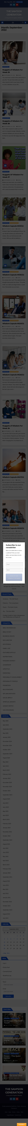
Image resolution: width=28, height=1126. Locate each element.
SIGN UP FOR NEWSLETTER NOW (14, 577)
